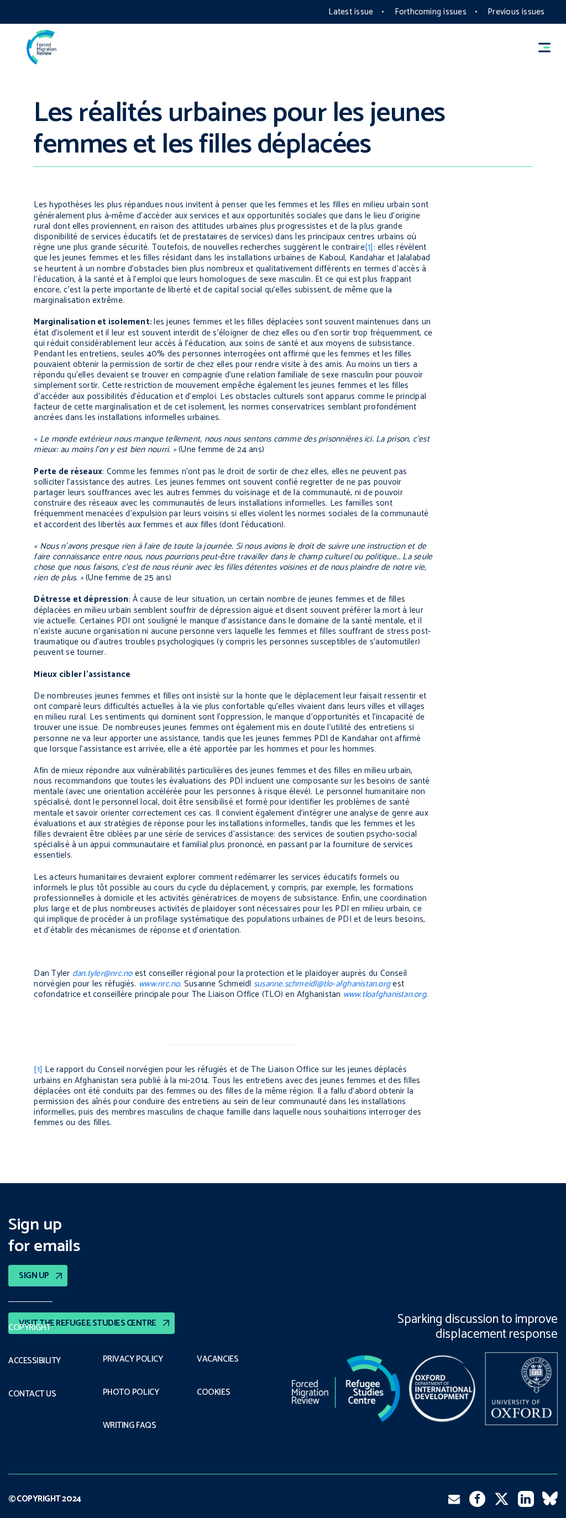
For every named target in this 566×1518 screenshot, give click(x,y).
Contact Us (32, 1394)
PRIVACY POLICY (133, 1359)
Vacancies (217, 1359)
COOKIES (213, 1393)
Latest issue (350, 12)
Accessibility (34, 1361)
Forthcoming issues (431, 12)
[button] (549, 47)
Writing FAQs (129, 1426)
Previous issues (516, 12)
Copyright (29, 1328)
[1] (369, 247)
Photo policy (131, 1393)
